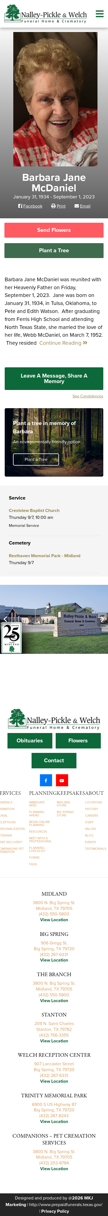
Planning (43, 793)
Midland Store (63, 804)
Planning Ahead (36, 813)
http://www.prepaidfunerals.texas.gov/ (65, 1204)
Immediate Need (37, 804)
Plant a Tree (54, 250)
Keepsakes (71, 793)
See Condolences (88, 396)
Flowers (78, 740)
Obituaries (30, 740)
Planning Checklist (37, 849)
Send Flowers (54, 230)
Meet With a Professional (40, 840)
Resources (38, 831)
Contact (54, 760)
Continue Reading (61, 343)
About (94, 793)
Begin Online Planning (39, 823)
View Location (54, 920)
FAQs (33, 864)
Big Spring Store (65, 813)
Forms (34, 857)
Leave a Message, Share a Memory (54, 379)
